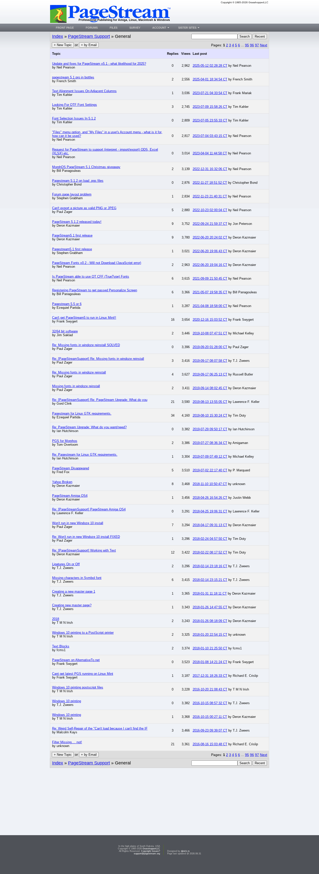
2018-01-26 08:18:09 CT (210, 621)
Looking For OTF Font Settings (74, 105)
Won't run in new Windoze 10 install (77, 523)
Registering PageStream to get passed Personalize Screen (94, 290)
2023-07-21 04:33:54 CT (210, 93)
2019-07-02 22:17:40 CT (210, 470)
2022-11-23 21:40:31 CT (210, 196)
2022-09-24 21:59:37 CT (210, 224)
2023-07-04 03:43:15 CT (210, 136)
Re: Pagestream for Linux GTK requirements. (84, 454)
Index (57, 36)
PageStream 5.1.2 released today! (76, 222)
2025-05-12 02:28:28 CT (210, 65)
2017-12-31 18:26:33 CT (210, 676)
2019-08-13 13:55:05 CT (210, 402)
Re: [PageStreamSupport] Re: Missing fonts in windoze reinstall (98, 359)
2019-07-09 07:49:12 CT (210, 456)
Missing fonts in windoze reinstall (76, 386)
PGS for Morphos (64, 441)
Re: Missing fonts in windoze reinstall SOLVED (86, 345)
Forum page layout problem (71, 194)
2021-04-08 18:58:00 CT (210, 306)
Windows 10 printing (66, 701)
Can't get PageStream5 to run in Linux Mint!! (84, 317)
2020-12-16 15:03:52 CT (210, 319)
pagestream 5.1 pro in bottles (73, 77)
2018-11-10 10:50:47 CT (210, 484)
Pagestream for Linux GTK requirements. (81, 413)
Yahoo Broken (62, 482)
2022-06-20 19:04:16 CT (210, 265)
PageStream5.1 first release (72, 235)
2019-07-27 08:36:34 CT (210, 443)
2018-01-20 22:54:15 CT (210, 634)
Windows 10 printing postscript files (77, 687)
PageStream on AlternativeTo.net (76, 660)
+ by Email (89, 45)
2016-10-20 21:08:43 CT (210, 689)
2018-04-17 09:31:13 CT (210, 525)
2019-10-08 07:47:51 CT (210, 333)
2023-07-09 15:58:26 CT (210, 107)
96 (252, 45)
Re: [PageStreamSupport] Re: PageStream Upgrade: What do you (99, 400)
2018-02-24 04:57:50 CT (210, 539)
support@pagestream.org (147, 853)
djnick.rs (185, 851)
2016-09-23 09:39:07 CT (210, 730)
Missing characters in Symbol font (76, 578)
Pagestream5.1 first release (72, 249)
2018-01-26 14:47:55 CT (210, 607)
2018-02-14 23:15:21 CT (210, 580)
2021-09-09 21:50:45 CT (210, 278)
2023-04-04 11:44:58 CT (210, 153)
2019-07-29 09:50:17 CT (210, 429)
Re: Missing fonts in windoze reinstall (79, 372)
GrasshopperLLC (151, 848)
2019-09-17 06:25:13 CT (210, 374)
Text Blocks (60, 646)
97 (257, 45)
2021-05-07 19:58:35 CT (210, 292)
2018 (55, 619)
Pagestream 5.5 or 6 (66, 304)
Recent (260, 36)
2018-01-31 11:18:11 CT (210, 593)
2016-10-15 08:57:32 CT (210, 703)
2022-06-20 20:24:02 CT (210, 237)
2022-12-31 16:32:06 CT (210, 169)
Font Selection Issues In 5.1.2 (74, 118)
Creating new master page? (71, 605)
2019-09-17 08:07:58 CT (210, 361)
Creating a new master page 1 (73, 591)
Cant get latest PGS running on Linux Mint (82, 674)
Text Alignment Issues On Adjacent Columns (84, 91)
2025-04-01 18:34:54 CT (210, 79)
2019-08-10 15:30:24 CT (210, 415)
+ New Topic (63, 45)
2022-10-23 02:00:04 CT (210, 210)
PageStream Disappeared (70, 468)
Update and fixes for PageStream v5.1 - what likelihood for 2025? (99, 63)
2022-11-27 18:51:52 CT (210, 183)
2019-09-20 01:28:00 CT (210, 347)
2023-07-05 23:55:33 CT (210, 120)
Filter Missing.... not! (67, 742)
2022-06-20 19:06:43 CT (210, 251)
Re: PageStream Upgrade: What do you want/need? (89, 427)
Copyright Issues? (150, 851)
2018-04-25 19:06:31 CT (210, 511)
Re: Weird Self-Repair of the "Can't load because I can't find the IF (100, 728)
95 (247, 45)
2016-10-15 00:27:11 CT (210, 717)
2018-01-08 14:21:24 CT (210, 662)
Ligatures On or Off (66, 564)
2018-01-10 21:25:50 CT (210, 648)
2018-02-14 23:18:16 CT (210, 566)
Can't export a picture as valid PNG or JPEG (84, 208)
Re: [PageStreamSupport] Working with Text (84, 550)
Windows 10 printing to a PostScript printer (83, 632)
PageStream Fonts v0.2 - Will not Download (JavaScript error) (96, 263)
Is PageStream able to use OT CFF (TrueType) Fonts (90, 276)
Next (263, 45)
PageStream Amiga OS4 (69, 496)
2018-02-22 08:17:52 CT (210, 552)
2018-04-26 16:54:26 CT (210, 497)
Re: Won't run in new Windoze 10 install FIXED (86, 537)
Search (244, 36)
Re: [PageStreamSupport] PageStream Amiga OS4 (89, 509)
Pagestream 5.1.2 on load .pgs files (77, 181)
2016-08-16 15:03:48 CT (210, 744)
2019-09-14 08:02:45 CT (210, 388)
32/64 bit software (65, 331)
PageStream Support (89, 36)
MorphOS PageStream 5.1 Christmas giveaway (86, 167)
